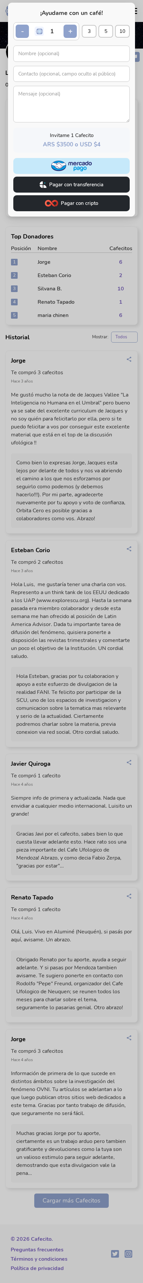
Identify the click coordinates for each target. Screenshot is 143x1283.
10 (122, 31)
